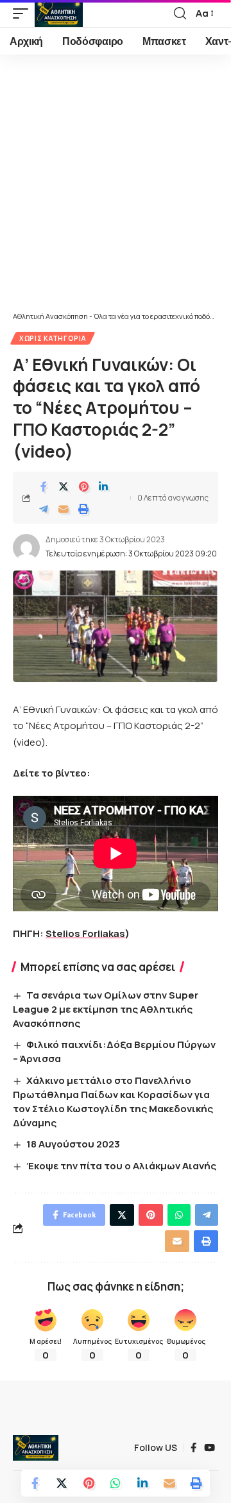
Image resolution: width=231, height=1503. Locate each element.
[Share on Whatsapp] (115, 1483)
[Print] (83, 509)
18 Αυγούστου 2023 (73, 1144)
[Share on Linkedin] (103, 486)
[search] (180, 13)
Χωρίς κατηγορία (52, 338)
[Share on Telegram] (44, 509)
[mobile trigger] (24, 13)
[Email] (64, 509)
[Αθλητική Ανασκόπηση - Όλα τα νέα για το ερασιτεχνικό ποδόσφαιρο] (59, 13)
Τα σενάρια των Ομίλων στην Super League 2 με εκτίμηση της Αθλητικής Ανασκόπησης (105, 1009)
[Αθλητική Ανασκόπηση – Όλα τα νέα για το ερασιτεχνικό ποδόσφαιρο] (35, 1448)
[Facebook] (193, 1447)
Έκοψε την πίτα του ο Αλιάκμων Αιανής (121, 1165)
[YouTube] (209, 1447)
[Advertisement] (115, 189)
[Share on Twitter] (64, 486)
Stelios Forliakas (85, 933)
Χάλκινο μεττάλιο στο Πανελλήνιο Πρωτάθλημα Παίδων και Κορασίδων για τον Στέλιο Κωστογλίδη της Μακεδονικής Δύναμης (113, 1101)
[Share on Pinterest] (83, 486)
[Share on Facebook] (44, 486)
